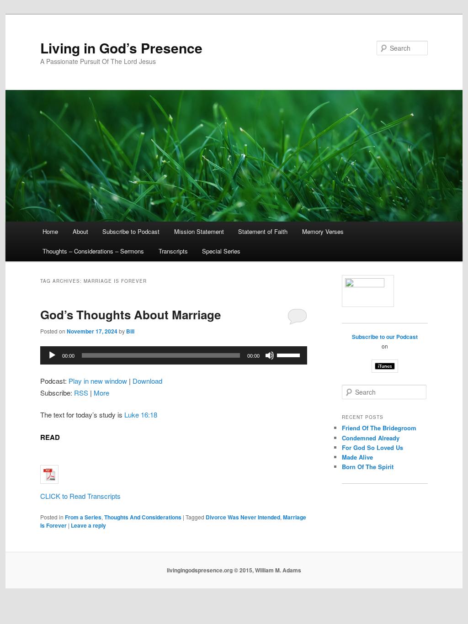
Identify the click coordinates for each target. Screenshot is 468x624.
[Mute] (269, 355)
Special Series (221, 251)
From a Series (83, 517)
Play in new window (98, 381)
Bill (130, 331)
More (101, 392)
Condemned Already (370, 438)
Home (50, 231)
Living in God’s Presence (121, 48)
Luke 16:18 (140, 414)
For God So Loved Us (372, 447)
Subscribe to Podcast (131, 231)
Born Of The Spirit (368, 466)
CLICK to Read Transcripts (80, 496)
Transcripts (173, 251)
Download (147, 381)
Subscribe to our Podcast (385, 337)
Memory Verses (323, 231)
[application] (173, 355)
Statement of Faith (262, 231)
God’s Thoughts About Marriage (130, 314)
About (80, 231)
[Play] (52, 355)
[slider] (290, 354)
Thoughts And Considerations (142, 517)
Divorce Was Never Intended (243, 517)
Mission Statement (199, 231)
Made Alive (357, 457)
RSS (81, 392)
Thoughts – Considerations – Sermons (93, 251)
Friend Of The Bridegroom (379, 427)
